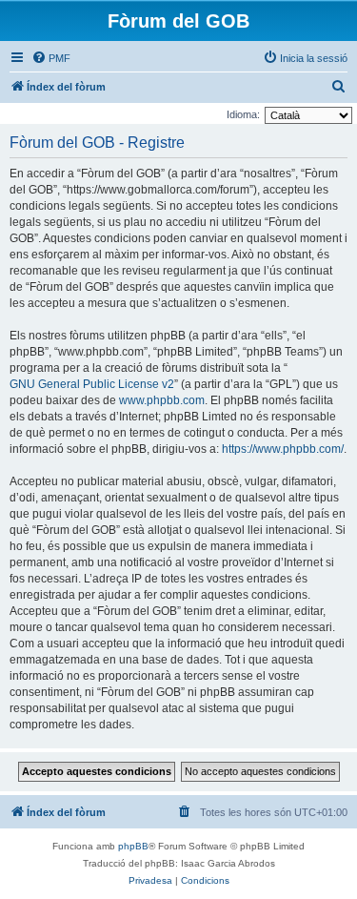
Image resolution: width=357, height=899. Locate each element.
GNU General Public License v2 (92, 384)
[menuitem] (50, 58)
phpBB (133, 846)
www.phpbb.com (162, 400)
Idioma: (243, 114)
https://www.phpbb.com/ (283, 449)
